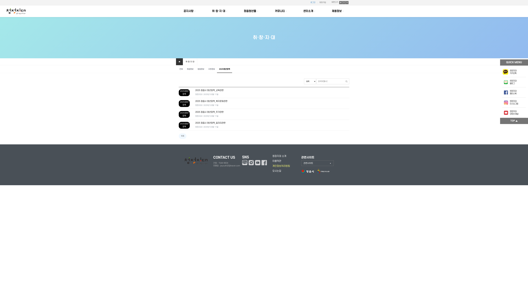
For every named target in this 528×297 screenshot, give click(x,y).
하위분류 (194, 11)
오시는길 (276, 171)
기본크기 (343, 2)
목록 (182, 136)
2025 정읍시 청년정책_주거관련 (209, 112)
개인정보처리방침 (281, 166)
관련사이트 (308, 163)
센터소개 (308, 11)
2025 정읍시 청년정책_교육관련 (209, 90)
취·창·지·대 (218, 11)
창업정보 (201, 69)
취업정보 (190, 69)
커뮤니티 (280, 11)
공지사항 (188, 11)
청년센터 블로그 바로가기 (244, 162)
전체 (181, 69)
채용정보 (337, 11)
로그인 (312, 2)
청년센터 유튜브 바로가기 (257, 162)
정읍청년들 (250, 11)
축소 (347, 2)
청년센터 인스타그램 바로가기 (251, 162)
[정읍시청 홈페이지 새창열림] (309, 172)
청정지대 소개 (279, 156)
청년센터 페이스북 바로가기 (264, 162)
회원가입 (322, 2)
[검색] (346, 81)
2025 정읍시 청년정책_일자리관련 (210, 123)
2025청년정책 (224, 69)
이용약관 (276, 161)
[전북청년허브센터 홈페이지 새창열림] (323, 172)
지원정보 (211, 69)
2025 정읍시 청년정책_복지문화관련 (211, 101)
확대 (340, 2)
